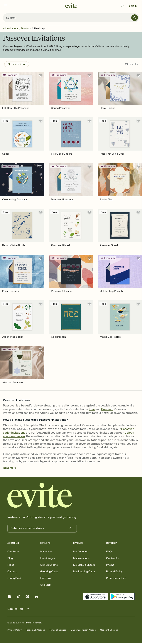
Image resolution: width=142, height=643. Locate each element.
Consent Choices (109, 630)
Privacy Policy (14, 630)
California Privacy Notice (83, 630)
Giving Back (14, 578)
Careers (12, 571)
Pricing (110, 564)
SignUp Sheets (49, 564)
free (92, 409)
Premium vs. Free (116, 578)
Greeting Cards (49, 571)
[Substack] (36, 597)
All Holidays (38, 28)
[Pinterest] (27, 597)
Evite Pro (45, 578)
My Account (80, 551)
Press (10, 564)
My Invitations (81, 558)
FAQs (109, 551)
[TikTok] (18, 597)
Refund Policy (114, 571)
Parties (25, 28)
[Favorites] (122, 6)
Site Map (45, 584)
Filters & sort (19, 64)
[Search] (134, 17)
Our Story (13, 551)
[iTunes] (95, 597)
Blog (10, 558)
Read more (9, 467)
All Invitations (10, 28)
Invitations (46, 551)
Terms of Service (57, 630)
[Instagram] (9, 597)
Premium (107, 409)
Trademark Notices (35, 630)
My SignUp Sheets (84, 564)
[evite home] (39, 495)
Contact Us (112, 558)
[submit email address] (70, 528)
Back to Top (15, 609)
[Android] (122, 597)
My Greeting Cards (84, 571)
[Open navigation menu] (5, 6)
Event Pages (47, 558)
